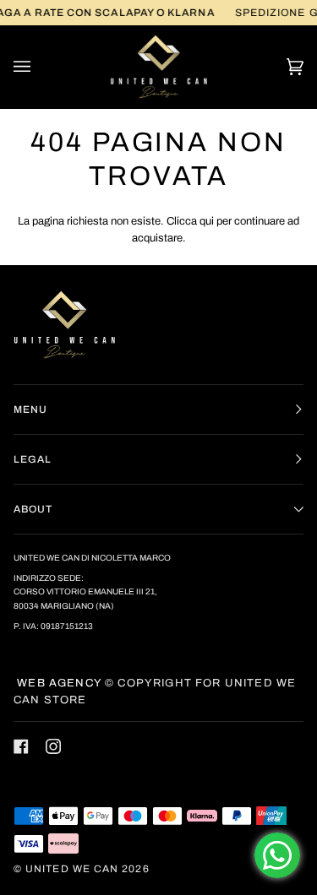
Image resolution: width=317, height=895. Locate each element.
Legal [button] (33, 459)
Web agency (57, 683)
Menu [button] (30, 409)
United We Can (71, 869)
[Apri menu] (39, 66)
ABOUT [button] (33, 509)
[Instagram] (53, 746)
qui (206, 221)
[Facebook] (21, 746)
